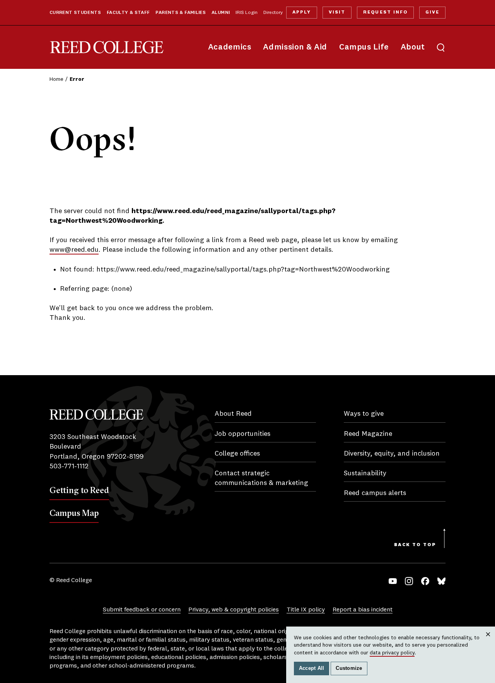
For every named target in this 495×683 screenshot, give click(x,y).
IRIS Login (247, 12)
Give (432, 12)
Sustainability (365, 473)
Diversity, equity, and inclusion (392, 453)
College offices (237, 453)
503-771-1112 (69, 466)
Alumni (221, 12)
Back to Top (415, 545)
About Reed (233, 413)
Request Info (385, 12)
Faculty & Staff (128, 12)
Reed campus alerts (375, 493)
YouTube (393, 581)
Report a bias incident (363, 610)
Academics (229, 47)
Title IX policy (306, 610)
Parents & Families (180, 12)
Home (56, 79)
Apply (301, 12)
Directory (273, 12)
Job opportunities (242, 433)
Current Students (75, 12)
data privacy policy (392, 653)
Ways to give (364, 413)
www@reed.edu (74, 249)
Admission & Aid (295, 47)
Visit (337, 12)
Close (488, 641)
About (413, 47)
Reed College (107, 47)
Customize (349, 668)
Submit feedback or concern (142, 610)
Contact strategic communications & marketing (261, 478)
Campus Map (74, 512)
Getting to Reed (79, 490)
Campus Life (364, 47)
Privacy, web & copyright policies (233, 610)
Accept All (311, 668)
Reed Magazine (368, 433)
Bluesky (441, 581)
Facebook (425, 581)
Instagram (409, 581)
